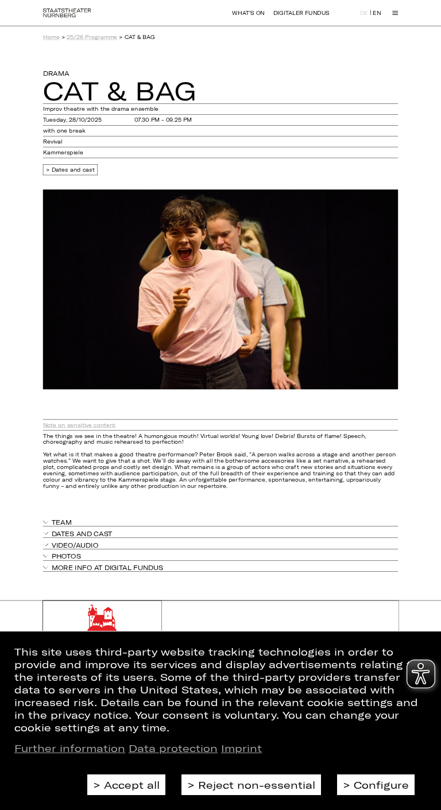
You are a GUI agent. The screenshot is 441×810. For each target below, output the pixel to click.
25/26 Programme (92, 37)
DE (364, 13)
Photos (66, 556)
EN (377, 13)
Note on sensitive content (79, 424)
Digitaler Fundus (301, 12)
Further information (69, 748)
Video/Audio (75, 544)
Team (62, 522)
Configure (381, 784)
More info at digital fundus (107, 567)
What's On (248, 12)
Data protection (173, 748)
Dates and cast (73, 169)
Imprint (241, 748)
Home (51, 37)
